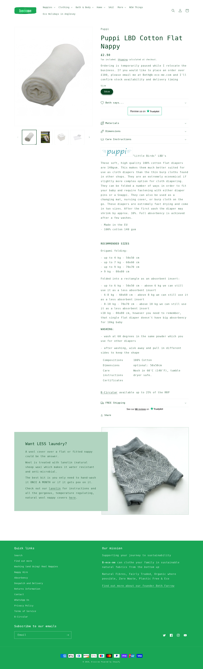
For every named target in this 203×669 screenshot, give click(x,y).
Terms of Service (25, 611)
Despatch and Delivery (28, 583)
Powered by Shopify (110, 662)
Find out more (23, 561)
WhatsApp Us (21, 600)
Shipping (123, 59)
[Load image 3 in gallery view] (61, 137)
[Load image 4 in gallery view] (77, 137)
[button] (49, 7)
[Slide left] (17, 137)
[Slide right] (89, 137)
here (72, 497)
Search (18, 555)
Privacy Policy (23, 605)
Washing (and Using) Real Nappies (36, 566)
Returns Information (27, 589)
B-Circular (109, 392)
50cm (107, 91)
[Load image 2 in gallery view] (45, 137)
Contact (19, 594)
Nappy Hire (21, 572)
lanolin (55, 488)
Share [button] (107, 415)
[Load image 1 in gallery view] (29, 137)
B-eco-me (95, 662)
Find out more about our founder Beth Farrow (138, 585)
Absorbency (21, 577)
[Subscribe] (67, 635)
